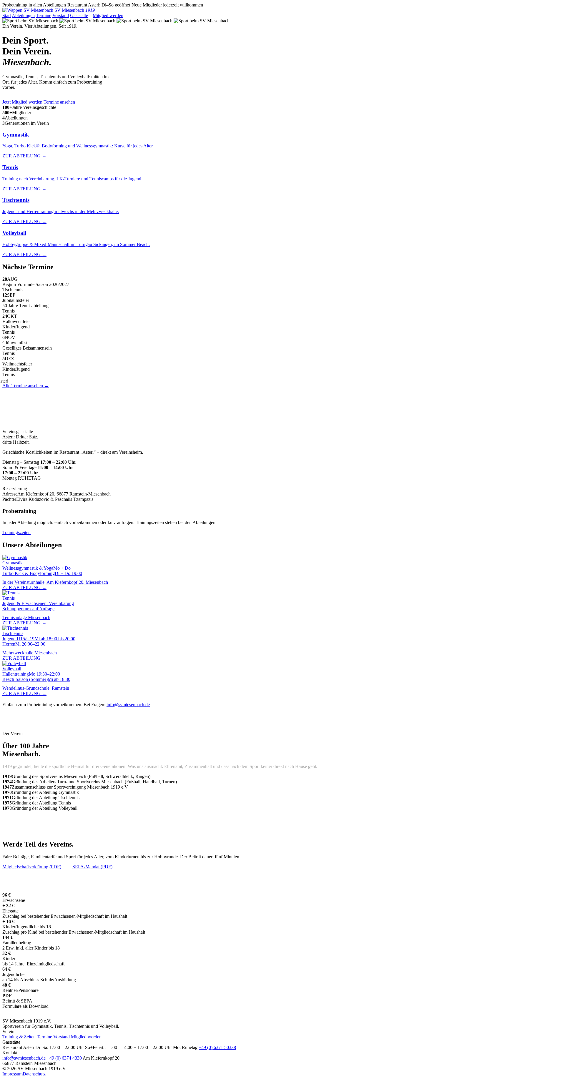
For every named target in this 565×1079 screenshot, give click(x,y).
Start (6, 15)
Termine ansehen (59, 101)
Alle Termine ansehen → (25, 385)
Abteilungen (23, 15)
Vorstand (60, 15)
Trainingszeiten (16, 532)
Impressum (12, 1073)
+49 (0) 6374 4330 (64, 1057)
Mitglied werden (108, 15)
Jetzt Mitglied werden (22, 101)
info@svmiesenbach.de (128, 704)
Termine (43, 15)
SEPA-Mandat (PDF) (92, 866)
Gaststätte (79, 15)
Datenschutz (34, 1073)
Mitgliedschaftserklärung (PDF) (31, 866)
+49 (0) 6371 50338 (45, 488)
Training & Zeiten (19, 1036)
